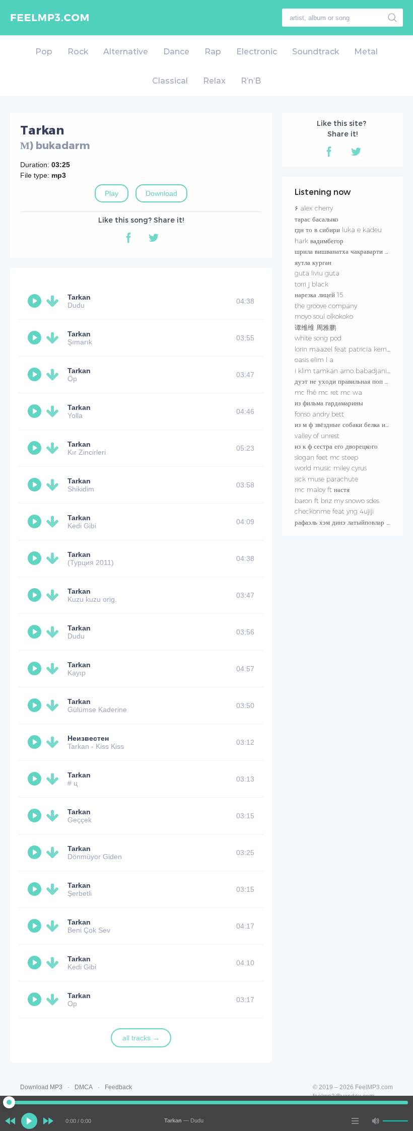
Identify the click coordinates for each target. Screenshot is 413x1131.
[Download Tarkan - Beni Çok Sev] (54, 926)
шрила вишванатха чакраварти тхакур (349, 251)
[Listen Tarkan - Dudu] (36, 301)
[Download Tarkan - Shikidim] (54, 485)
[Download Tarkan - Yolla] (54, 411)
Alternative (125, 51)
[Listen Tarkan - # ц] (36, 779)
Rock (77, 51)
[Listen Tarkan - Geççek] (36, 816)
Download (161, 193)
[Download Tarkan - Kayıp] (54, 669)
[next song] (48, 1121)
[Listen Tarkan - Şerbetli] (36, 889)
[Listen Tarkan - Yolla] (36, 411)
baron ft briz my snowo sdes (337, 501)
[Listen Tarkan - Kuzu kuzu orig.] (36, 595)
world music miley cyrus (331, 468)
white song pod (318, 338)
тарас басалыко (316, 219)
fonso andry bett (319, 414)
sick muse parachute (326, 479)
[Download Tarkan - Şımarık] (54, 338)
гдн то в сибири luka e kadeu (338, 230)
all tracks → (141, 1038)
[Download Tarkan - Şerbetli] (54, 889)
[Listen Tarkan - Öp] (36, 375)
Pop (43, 51)
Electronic (256, 51)
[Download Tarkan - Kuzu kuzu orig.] (54, 595)
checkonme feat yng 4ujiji (334, 511)
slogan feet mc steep (326, 457)
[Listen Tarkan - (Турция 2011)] (36, 558)
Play (111, 193)
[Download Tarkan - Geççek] (54, 816)
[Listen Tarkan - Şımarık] (36, 338)
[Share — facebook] (128, 238)
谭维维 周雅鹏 (315, 327)
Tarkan (79, 297)
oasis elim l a (314, 360)
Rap (212, 51)
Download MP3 (41, 1087)
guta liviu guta (317, 273)
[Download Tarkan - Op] (54, 1000)
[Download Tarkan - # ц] (54, 779)
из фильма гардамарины (329, 403)
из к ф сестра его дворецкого (336, 446)
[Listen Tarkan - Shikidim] (36, 485)
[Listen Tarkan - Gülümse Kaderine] (36, 705)
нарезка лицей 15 (319, 295)
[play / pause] (29, 1121)
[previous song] (10, 1121)
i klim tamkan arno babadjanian (345, 371)
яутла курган (313, 262)
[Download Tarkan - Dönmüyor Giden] (54, 852)
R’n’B (251, 81)
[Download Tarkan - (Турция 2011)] (54, 558)
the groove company (326, 306)
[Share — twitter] (154, 238)
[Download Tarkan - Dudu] (54, 301)
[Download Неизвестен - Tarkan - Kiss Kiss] (54, 742)
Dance (176, 51)
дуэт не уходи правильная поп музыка (350, 381)
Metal (366, 51)
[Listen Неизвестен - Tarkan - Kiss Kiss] (36, 742)
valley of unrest (317, 436)
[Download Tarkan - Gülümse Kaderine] (54, 705)
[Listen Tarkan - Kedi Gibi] (36, 522)
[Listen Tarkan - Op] (36, 1000)
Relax (214, 81)
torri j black (311, 284)
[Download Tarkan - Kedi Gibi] (54, 522)
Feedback (118, 1087)
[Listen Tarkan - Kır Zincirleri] (36, 448)
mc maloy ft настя (322, 489)
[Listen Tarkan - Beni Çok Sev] (36, 926)
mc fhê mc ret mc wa (328, 392)
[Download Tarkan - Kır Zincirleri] (54, 448)
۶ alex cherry (314, 208)
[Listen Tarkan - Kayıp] (36, 669)
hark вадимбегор (319, 241)
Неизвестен (88, 738)
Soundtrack (315, 51)
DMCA (84, 1087)
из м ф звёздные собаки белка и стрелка (352, 424)
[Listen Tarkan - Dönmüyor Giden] (36, 852)
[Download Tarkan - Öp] (54, 375)
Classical (170, 81)
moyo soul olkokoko (324, 316)
